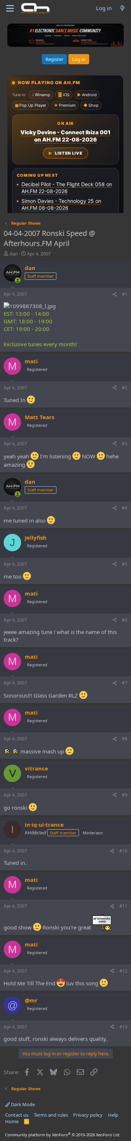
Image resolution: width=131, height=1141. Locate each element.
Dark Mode (22, 1104)
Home (12, 1121)
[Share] (114, 294)
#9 (124, 795)
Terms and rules (51, 1115)
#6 (124, 620)
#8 (124, 739)
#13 (123, 1027)
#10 (123, 851)
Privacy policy (88, 1115)
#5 (124, 564)
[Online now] (17, 280)
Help (113, 1115)
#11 (123, 906)
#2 (124, 388)
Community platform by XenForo (62, 1134)
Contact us (16, 1115)
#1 (124, 294)
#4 (124, 508)
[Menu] (10, 8)
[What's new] (122, 8)
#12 (123, 971)
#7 (124, 683)
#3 (124, 444)
